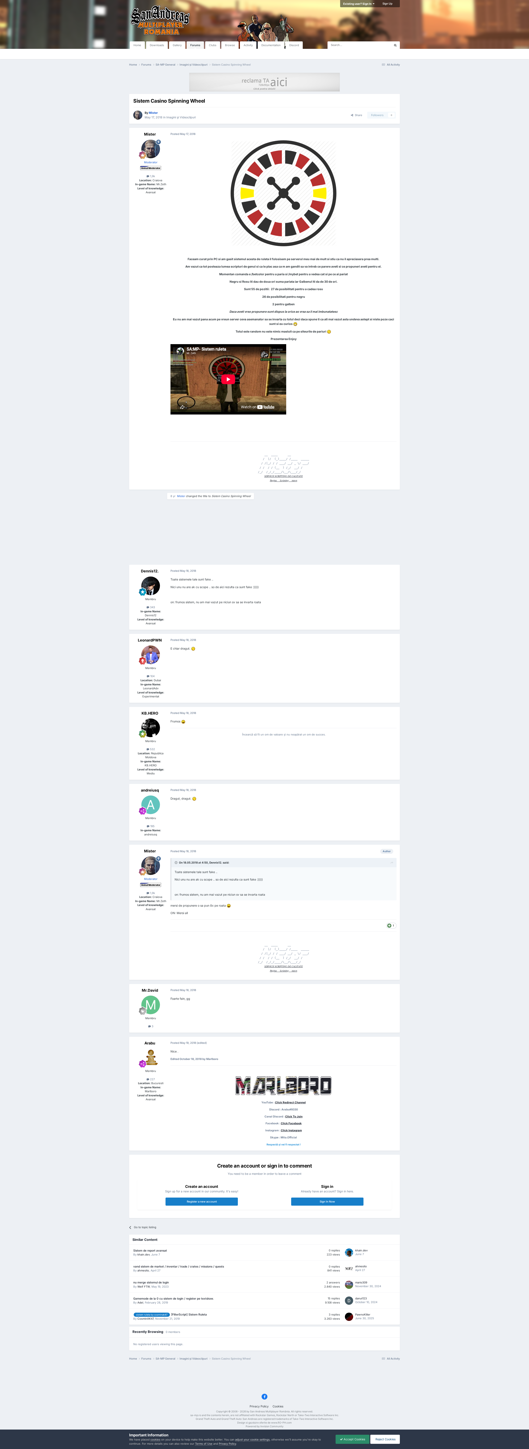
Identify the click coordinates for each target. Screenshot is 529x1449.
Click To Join (294, 1116)
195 (152, 826)
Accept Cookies (354, 1439)
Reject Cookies (385, 1439)
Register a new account (202, 1201)
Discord (294, 45)
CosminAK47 (145, 1318)
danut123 (361, 1298)
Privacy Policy (259, 1406)
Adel (140, 1302)
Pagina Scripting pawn (283, 480)
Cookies (278, 1406)
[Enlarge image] (283, 193)
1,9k (152, 176)
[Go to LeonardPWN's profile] (150, 654)
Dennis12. (150, 571)
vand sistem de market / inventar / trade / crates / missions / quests (178, 1266)
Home (137, 45)
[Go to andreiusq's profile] (150, 804)
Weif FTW (143, 1286)
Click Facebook (291, 1123)
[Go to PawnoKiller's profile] (349, 1317)
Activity (248, 45)
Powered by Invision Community (265, 1426)
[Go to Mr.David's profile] (150, 1005)
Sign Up (387, 3)
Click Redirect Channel (290, 1102)
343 (152, 607)
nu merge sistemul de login (151, 1282)
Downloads (157, 45)
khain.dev (143, 1254)
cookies (155, 1439)
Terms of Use (203, 1443)
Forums (195, 45)
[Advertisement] (264, 532)
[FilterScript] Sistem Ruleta (189, 1314)
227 (152, 1079)
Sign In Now (327, 1201)
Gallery (177, 45)
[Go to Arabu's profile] (150, 1057)
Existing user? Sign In (358, 3)
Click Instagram (291, 1130)
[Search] (395, 45)
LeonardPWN (150, 640)
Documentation (271, 45)
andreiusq (150, 790)
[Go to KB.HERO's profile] (150, 727)
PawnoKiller (362, 1314)
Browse (230, 45)
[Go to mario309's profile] (349, 1285)
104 (152, 676)
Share (357, 115)
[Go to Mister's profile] (137, 115)
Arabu (149, 1043)
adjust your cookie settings (252, 1439)
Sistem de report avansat (150, 1250)
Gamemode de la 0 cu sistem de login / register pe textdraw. (173, 1298)
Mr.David (150, 990)
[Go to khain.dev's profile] (349, 1252)
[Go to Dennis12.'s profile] (150, 586)
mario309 (361, 1282)
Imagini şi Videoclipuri (181, 117)
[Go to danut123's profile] (349, 1300)
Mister (150, 134)
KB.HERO (150, 713)
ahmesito (143, 1270)
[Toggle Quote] (176, 862)
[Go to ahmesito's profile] (349, 1268)
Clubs (212, 45)
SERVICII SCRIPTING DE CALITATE (283, 476)
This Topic (379, 45)
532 (152, 749)
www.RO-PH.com (281, 1422)
